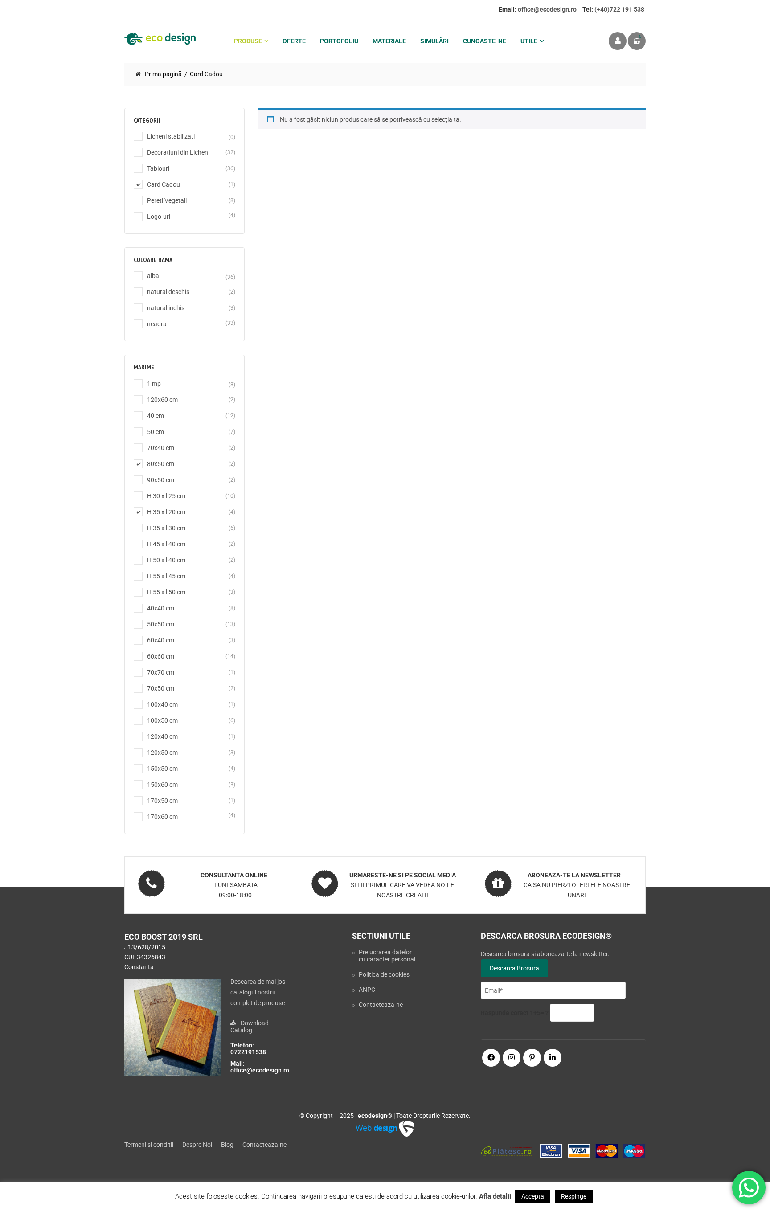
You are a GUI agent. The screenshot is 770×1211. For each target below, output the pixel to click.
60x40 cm (160, 640)
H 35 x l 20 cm (166, 511)
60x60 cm (160, 656)
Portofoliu (339, 41)
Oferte (294, 41)
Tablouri (158, 168)
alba (153, 275)
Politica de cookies (384, 974)
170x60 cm (162, 816)
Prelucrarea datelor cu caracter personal (387, 956)
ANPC (367, 989)
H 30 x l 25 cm (166, 495)
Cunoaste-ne (484, 41)
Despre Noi (197, 1144)
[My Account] (618, 41)
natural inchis (165, 307)
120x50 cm (162, 752)
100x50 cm (162, 720)
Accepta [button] (532, 1196)
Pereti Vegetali (167, 200)
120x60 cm (162, 399)
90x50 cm (160, 479)
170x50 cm (162, 800)
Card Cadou (163, 184)
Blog (227, 1144)
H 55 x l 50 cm (166, 592)
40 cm (155, 415)
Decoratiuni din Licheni (178, 152)
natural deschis (168, 291)
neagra (157, 323)
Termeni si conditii (148, 1144)
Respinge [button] (573, 1196)
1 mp (154, 383)
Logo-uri (158, 216)
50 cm (155, 431)
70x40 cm (160, 447)
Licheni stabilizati (171, 136)
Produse (248, 41)
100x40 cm (162, 704)
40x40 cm (160, 608)
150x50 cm (162, 768)
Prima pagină (163, 74)
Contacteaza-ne (381, 1004)
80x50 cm (160, 463)
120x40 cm (162, 736)
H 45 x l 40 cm (166, 544)
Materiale (389, 41)
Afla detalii (495, 1196)
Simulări (434, 41)
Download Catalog (249, 1026)
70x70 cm (160, 672)
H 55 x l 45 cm (166, 576)
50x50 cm (160, 624)
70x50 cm (160, 688)
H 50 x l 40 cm (166, 560)
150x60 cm (162, 784)
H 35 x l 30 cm (166, 528)
